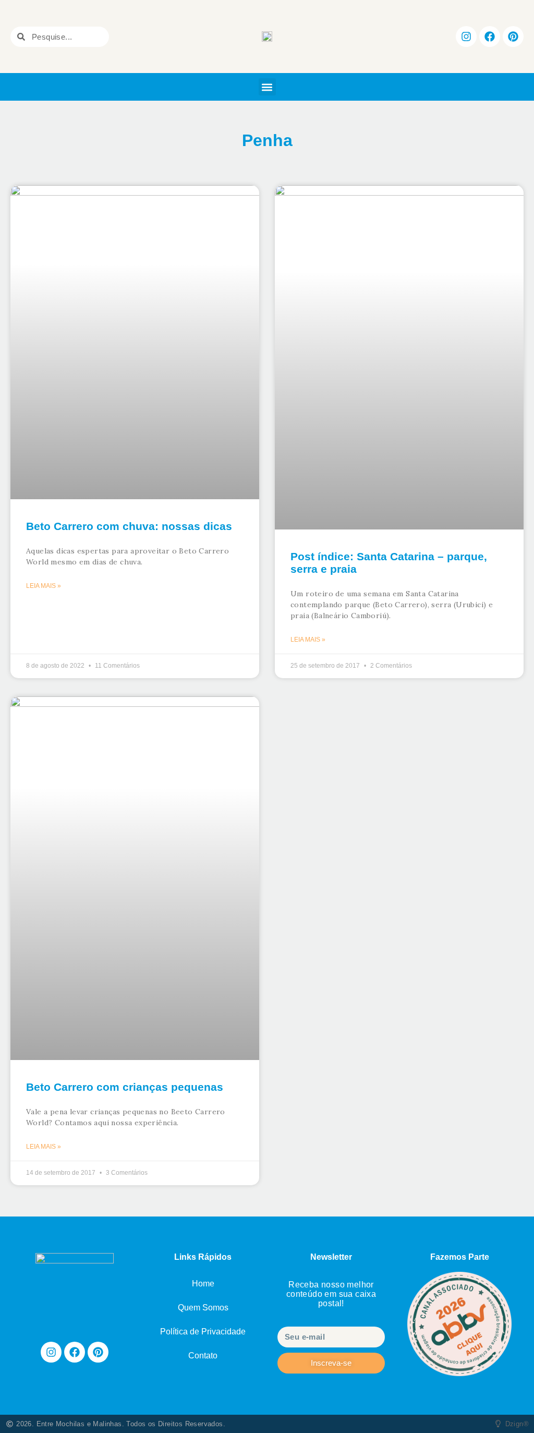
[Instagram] (466, 36)
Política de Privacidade (203, 1331)
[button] (267, 86)
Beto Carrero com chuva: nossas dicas (129, 526)
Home (203, 1283)
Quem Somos (203, 1307)
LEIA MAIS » (43, 585)
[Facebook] (489, 36)
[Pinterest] (513, 36)
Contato (202, 1355)
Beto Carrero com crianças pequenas (124, 1087)
